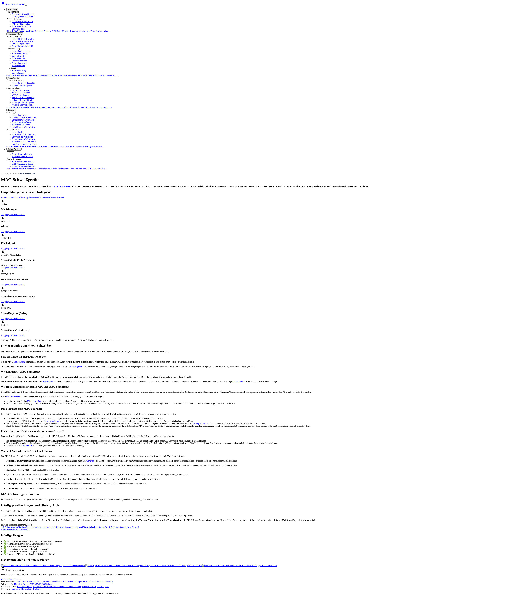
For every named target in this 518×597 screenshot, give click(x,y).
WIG (42, 584)
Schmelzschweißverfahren (23, 120)
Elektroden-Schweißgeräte (23, 97)
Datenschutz (26, 589)
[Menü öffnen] (26, 5)
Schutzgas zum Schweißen (23, 139)
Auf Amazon (13, 214)
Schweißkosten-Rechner (22, 156)
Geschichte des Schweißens (23, 127)
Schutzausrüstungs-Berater (23, 166)
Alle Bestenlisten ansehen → (98, 31)
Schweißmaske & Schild (22, 46)
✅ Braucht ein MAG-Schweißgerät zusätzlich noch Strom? (29, 554)
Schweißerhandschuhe (21, 26)
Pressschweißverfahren (21, 122)
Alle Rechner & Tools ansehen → (15, 530)
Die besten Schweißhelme (23, 14)
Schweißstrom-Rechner (22, 154)
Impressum (16, 589)
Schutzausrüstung (15, 34)
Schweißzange (18, 73)
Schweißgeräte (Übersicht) (23, 83)
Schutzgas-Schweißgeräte (23, 102)
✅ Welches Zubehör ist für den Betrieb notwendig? (25, 549)
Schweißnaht (17, 132)
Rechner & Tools (89, 586)
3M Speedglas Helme (21, 24)
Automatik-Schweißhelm (22, 21)
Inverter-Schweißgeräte (22, 85)
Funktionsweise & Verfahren (24, 117)
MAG (37, 584)
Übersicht (18, 584)
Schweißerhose (18, 58)
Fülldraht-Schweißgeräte (22, 100)
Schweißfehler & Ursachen (23, 134)
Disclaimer (37, 589)
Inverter (26, 584)
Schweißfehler (75, 586)
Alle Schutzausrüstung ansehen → (103, 75)
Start (2, 173)
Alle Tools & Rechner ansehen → (93, 169)
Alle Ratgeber (103, 586)
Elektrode (49, 584)
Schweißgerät (19, 362)
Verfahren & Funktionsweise (45, 586)
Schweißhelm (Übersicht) (23, 39)
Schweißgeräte (18, 29)
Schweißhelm (22, 582)
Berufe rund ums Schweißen (24, 144)
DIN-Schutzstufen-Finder (23, 164)
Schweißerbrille (18, 65)
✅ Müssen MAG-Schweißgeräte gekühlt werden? (25, 551)
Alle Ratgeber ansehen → (94, 146)
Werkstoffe (48, 381)
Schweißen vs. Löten (21, 124)
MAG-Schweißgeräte (21, 93)
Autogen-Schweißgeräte (22, 105)
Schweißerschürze (19, 53)
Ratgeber (11, 110)
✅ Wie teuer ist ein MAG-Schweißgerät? (21, 546)
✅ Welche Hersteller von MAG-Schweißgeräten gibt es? (27, 544)
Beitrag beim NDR (201, 423)
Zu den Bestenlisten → (11, 579)
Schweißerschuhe (19, 61)
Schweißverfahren (62, 186)
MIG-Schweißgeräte (20, 90)
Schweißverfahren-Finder (23, 161)
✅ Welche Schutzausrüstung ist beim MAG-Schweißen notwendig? (32, 541)
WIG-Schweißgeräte (20, 95)
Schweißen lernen (19, 115)
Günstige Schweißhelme (22, 17)
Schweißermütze (19, 63)
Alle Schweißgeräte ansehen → (98, 107)
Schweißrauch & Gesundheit (24, 141)
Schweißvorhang (19, 70)
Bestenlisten (12, 9)
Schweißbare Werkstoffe (22, 137)
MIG (32, 584)
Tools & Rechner (14, 149)
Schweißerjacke (18, 56)
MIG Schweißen (13, 396)
